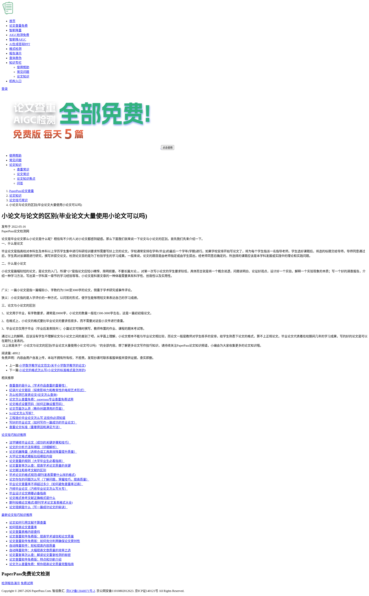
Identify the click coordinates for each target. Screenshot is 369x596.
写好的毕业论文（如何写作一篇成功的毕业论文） (43, 422)
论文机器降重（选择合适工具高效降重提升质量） (43, 451)
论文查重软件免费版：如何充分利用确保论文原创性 (44, 541)
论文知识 (23, 76)
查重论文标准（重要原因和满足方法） (35, 427)
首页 (12, 21)
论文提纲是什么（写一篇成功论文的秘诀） (38, 507)
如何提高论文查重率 (23, 527)
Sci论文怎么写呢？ (22, 413)
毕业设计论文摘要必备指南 (27, 493)
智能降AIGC (17, 39)
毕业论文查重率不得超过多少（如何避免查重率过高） (46, 484)
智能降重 (15, 30)
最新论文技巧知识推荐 (17, 515)
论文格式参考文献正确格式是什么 (32, 498)
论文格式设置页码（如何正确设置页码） (37, 404)
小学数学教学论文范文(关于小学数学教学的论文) (52, 365)
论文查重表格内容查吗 (24, 531)
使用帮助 (23, 67)
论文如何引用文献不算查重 (27, 522)
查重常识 (23, 169)
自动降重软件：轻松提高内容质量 (32, 545)
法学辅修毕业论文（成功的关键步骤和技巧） (40, 442)
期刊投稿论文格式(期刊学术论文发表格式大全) (41, 502)
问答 (20, 183)
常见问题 (23, 72)
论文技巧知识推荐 (14, 434)
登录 (5, 88)
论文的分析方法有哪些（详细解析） (33, 447)
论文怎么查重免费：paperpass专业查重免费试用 (41, 399)
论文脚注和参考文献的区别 (27, 470)
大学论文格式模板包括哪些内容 (30, 456)
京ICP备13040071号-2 (80, 591)
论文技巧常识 (18, 200)
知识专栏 (15, 62)
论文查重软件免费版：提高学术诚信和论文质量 (41, 536)
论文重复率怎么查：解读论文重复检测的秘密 (40, 555)
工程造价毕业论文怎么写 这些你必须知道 (37, 418)
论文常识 (23, 174)
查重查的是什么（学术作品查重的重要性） (38, 385)
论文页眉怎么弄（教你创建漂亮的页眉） (37, 408)
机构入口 (15, 81)
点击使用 (168, 147)
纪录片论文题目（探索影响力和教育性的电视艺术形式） (47, 390)
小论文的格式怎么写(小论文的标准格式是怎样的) (52, 370)
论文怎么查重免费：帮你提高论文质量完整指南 (41, 564)
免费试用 (27, 583)
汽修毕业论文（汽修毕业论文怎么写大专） (38, 488)
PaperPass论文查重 (21, 191)
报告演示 (15, 53)
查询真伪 (15, 58)
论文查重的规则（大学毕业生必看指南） (37, 461)
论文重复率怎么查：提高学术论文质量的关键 (40, 465)
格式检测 (15, 48)
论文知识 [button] (15, 164)
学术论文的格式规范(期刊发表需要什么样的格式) (42, 474)
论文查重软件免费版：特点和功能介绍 (35, 559)
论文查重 (18, 25)
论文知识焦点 (26, 178)
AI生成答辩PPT (19, 44)
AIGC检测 (19, 35)
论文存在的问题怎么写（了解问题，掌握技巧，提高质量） (49, 479)
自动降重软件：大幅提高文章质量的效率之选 (40, 550)
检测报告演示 (11, 583)
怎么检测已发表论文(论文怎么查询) (33, 394)
